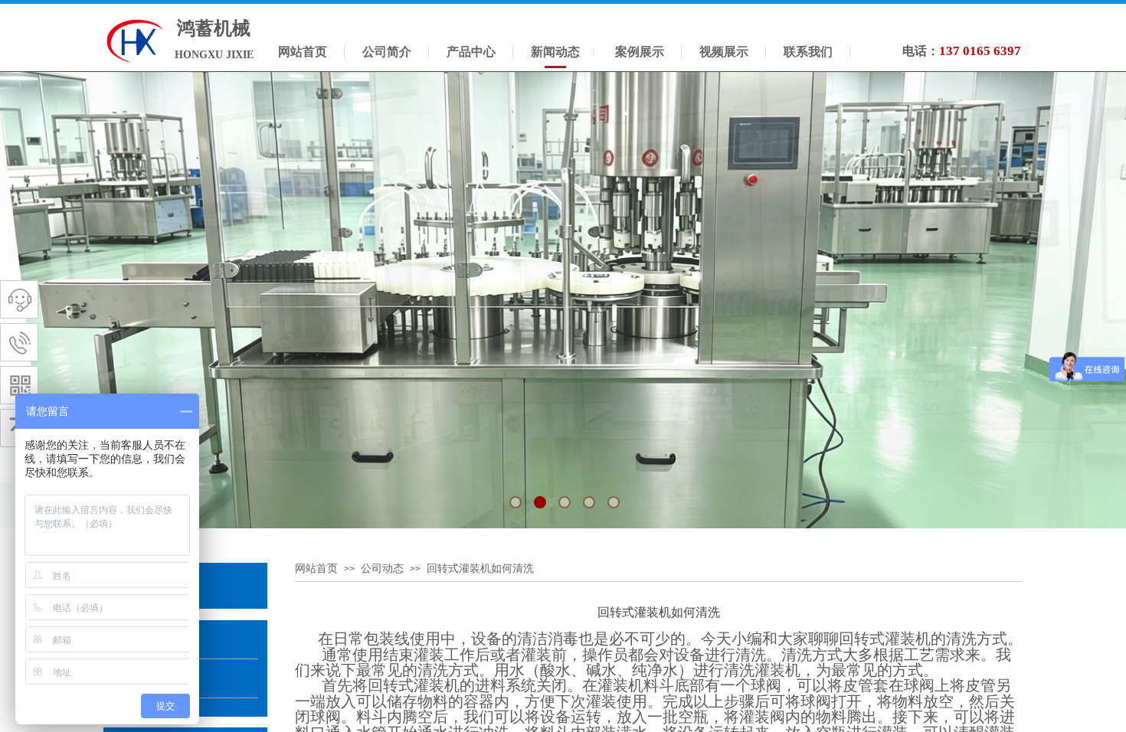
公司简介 (386, 51)
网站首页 (316, 568)
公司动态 (382, 568)
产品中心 (471, 51)
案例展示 (639, 51)
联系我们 (808, 51)
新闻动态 (555, 51)
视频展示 (723, 51)
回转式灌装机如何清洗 (480, 568)
